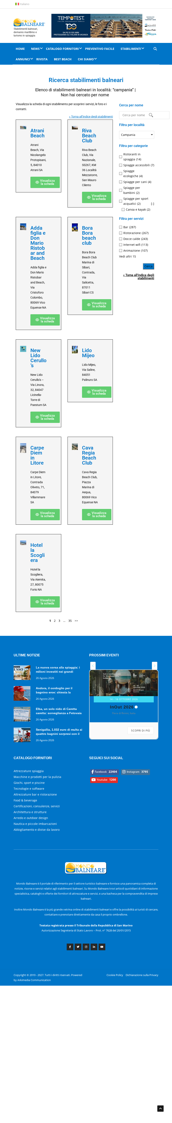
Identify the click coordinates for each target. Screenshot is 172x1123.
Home (20, 49)
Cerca (148, 266)
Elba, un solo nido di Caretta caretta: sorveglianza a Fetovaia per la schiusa (59, 713)
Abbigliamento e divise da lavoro (37, 830)
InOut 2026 (122, 707)
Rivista (42, 59)
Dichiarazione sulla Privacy (142, 975)
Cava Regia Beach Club (89, 455)
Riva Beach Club (89, 136)
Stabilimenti (131, 49)
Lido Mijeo (88, 353)
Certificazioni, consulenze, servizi (37, 806)
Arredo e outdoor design (31, 818)
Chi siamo (86, 59)
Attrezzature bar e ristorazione (35, 794)
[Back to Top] (160, 1108)
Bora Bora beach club (89, 235)
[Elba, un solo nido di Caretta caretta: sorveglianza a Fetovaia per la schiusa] (23, 715)
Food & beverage (25, 800)
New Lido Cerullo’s (38, 358)
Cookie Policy (115, 975)
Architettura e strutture (30, 812)
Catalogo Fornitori (62, 49)
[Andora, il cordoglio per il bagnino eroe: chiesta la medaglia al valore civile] (23, 694)
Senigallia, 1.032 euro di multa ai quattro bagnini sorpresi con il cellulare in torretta (59, 734)
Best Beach (63, 59)
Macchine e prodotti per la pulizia (37, 777)
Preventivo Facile (99, 49)
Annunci (23, 59)
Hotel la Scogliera (37, 552)
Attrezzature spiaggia (29, 771)
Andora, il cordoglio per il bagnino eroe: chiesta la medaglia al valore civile (54, 692)
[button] (45, 182)
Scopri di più (140, 730)
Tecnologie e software (29, 789)
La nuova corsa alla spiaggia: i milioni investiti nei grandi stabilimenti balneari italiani (58, 671)
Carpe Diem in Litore (37, 455)
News (35, 49)
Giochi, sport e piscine (29, 783)
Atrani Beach (37, 133)
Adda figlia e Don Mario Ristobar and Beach (38, 243)
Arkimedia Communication (34, 980)
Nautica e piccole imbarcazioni (35, 824)
